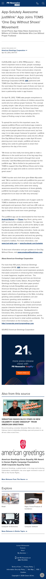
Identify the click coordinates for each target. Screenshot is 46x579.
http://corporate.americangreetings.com (18, 323)
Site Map (31, 569)
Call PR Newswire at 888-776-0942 (23, 559)
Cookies (23, 572)
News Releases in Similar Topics (13, 531)
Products (22, 548)
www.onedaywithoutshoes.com (30, 252)
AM (26, 80)
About (23, 550)
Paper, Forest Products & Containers (33, 507)
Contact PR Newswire (22, 546)
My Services (22, 553)
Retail (3, 506)
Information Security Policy (16, 569)
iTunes (20, 219)
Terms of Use (16, 567)
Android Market (8, 219)
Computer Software (31, 526)
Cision (27, 575)
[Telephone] (37, 3)
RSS (37, 569)
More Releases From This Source (13, 479)
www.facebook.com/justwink (31, 243)
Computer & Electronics (10, 526)
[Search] (43, 3)
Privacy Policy (28, 567)
